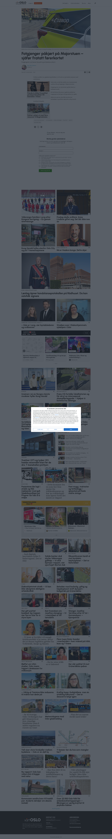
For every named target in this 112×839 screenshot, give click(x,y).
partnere (56, 414)
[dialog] (56, 419)
